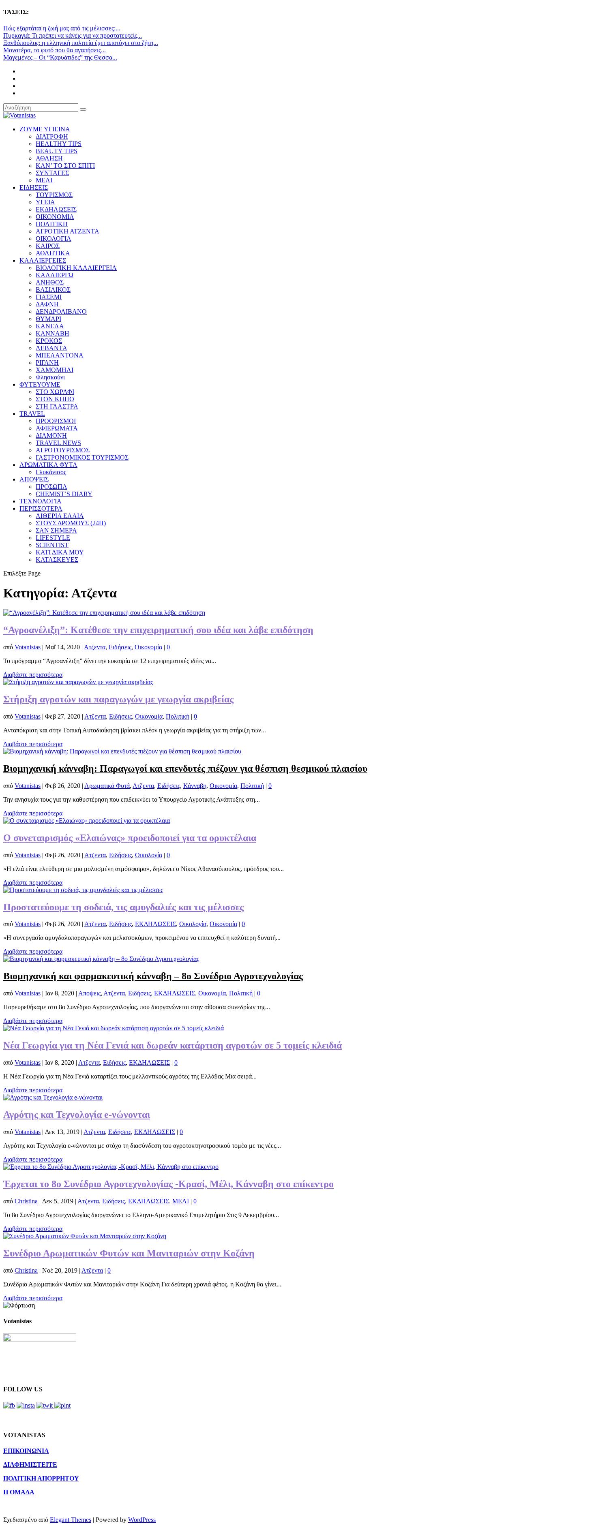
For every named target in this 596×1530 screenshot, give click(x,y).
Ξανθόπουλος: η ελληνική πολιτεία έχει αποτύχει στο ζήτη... (80, 42)
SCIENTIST (52, 544)
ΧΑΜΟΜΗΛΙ (54, 369)
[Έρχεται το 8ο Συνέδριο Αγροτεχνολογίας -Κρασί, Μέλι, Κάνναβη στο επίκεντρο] (111, 1166)
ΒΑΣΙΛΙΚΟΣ (53, 289)
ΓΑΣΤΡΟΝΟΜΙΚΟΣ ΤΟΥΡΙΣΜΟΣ (82, 457)
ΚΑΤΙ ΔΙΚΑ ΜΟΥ (60, 552)
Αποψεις (89, 993)
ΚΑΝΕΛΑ (50, 326)
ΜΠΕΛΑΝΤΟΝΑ (60, 355)
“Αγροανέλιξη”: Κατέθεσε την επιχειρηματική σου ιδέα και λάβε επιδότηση (158, 630)
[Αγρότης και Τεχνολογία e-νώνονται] (53, 1097)
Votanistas (28, 647)
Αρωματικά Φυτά (107, 785)
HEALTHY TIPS (58, 143)
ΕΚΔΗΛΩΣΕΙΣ (56, 209)
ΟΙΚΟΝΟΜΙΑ (55, 216)
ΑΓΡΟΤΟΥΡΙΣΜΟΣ (63, 450)
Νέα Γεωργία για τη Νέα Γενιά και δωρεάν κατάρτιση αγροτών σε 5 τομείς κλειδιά (172, 1045)
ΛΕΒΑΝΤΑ (51, 348)
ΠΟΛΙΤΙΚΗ (52, 223)
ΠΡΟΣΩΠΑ (51, 486)
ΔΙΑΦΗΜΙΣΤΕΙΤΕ (30, 1464)
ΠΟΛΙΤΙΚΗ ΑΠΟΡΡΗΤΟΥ (41, 1478)
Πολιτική (177, 716)
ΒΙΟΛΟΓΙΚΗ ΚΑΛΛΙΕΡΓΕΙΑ (76, 267)
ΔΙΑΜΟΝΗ (51, 435)
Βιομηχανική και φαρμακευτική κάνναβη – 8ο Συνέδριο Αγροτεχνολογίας (153, 976)
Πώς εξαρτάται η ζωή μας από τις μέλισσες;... (61, 28)
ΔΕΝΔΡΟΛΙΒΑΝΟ (61, 311)
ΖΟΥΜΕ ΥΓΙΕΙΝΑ (44, 129)
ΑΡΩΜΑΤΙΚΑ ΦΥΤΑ (48, 464)
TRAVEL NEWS (58, 442)
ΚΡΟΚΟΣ (49, 340)
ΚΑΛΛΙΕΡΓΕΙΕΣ (42, 260)
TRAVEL (32, 413)
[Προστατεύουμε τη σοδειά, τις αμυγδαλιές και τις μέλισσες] (83, 889)
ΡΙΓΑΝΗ (47, 362)
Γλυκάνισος (51, 472)
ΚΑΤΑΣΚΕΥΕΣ (57, 559)
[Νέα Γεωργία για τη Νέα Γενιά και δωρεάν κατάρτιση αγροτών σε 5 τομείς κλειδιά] (113, 1028)
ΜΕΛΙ (44, 180)
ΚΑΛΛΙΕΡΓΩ (54, 275)
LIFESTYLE (53, 537)
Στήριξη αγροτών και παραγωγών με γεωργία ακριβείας (118, 699)
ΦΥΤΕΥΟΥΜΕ (39, 384)
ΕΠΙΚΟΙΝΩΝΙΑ (26, 1450)
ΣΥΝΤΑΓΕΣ (52, 172)
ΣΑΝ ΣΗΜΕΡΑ (56, 530)
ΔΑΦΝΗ (47, 304)
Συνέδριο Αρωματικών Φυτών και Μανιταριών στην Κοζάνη (129, 1253)
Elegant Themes (70, 1519)
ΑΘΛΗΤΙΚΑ (53, 253)
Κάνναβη (194, 785)
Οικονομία (148, 647)
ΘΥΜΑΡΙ (48, 318)
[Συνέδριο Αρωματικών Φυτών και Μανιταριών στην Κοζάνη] (84, 1236)
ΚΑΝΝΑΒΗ (52, 333)
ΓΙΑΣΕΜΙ (49, 296)
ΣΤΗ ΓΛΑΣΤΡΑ (57, 406)
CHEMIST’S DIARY (64, 493)
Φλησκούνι (50, 377)
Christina (26, 1201)
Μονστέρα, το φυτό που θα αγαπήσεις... (54, 50)
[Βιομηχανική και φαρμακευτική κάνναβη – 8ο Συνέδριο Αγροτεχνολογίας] (101, 958)
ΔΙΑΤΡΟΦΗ (52, 136)
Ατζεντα (94, 647)
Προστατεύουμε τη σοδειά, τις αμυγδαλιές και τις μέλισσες (123, 907)
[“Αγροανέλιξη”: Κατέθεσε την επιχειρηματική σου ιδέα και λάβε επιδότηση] (104, 612)
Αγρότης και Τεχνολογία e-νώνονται (76, 1114)
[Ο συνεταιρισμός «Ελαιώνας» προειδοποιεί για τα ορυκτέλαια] (86, 820)
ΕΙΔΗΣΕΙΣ (33, 187)
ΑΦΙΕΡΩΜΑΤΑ (57, 428)
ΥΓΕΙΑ (45, 202)
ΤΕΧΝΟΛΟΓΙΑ (40, 501)
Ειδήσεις (120, 647)
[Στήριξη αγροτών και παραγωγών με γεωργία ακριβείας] (78, 681)
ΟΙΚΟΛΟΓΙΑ (53, 238)
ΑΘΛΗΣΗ (49, 158)
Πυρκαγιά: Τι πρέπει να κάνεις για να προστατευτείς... (72, 35)
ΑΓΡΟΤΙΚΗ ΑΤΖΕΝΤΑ (67, 231)
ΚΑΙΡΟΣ (48, 245)
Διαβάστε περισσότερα (32, 674)
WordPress (142, 1519)
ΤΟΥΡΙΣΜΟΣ (54, 194)
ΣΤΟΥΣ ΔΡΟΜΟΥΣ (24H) (71, 523)
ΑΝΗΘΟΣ (50, 282)
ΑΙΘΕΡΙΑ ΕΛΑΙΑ (60, 515)
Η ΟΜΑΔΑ (18, 1492)
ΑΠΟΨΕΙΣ (34, 479)
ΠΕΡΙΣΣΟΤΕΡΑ (40, 508)
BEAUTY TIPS (56, 151)
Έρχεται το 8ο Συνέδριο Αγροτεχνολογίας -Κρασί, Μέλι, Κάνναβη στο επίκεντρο (168, 1184)
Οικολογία (148, 855)
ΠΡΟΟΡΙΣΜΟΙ (56, 420)
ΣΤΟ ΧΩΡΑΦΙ (55, 391)
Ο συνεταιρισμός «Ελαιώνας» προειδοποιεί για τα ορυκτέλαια (129, 837)
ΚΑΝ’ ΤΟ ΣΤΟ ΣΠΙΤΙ (65, 165)
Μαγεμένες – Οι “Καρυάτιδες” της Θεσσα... (60, 57)
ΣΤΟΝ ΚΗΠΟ (55, 399)
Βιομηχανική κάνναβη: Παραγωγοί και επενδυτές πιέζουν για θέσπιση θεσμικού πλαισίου (185, 768)
